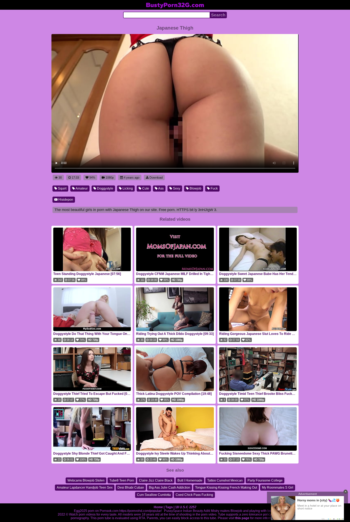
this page (242, 518)
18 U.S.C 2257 (185, 507)
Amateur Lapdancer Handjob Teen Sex (85, 487)
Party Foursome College (265, 480)
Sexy (176, 188)
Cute (145, 188)
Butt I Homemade (189, 480)
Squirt (61, 188)
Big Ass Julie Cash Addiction (169, 487)
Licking (127, 188)
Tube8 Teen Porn (121, 480)
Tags (169, 507)
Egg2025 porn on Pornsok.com (96, 510)
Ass (161, 188)
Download (156, 177)
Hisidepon (65, 199)
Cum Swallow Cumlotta (154, 494)
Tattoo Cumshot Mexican (225, 480)
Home (158, 507)
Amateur (81, 188)
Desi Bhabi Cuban (130, 487)
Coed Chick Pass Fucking (194, 494)
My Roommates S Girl (277, 487)
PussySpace (173, 510)
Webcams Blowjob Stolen (86, 480)
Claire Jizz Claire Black (156, 480)
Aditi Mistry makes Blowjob (223, 510)
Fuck (214, 188)
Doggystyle (104, 188)
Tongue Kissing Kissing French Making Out (226, 487)
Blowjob (195, 188)
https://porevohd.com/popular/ (140, 510)
